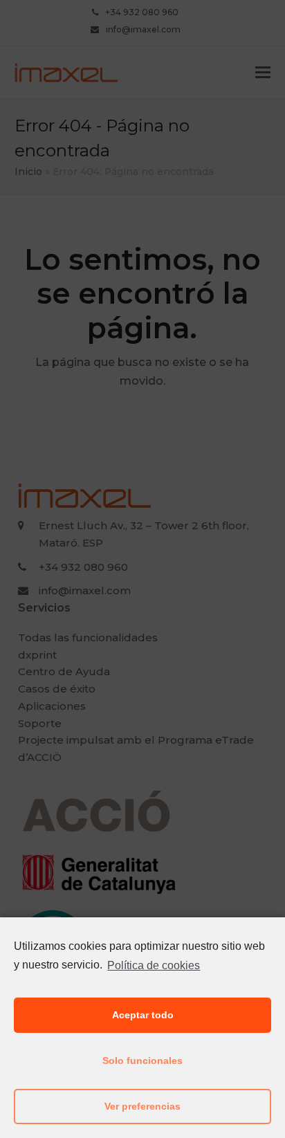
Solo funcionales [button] (142, 1060)
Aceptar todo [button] (143, 1014)
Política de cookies (153, 965)
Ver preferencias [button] (142, 1106)
